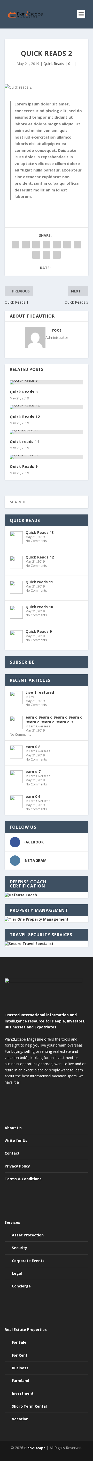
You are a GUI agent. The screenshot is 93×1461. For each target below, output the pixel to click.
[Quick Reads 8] (46, 382)
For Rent (19, 1355)
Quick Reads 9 (24, 466)
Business (20, 1367)
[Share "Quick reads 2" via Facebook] (15, 244)
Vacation (20, 1418)
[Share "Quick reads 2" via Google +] (36, 244)
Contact (12, 1153)
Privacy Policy (17, 1166)
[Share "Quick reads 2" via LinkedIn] (67, 244)
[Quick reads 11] (46, 432)
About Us (13, 1127)
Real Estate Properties (26, 1329)
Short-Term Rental (29, 1406)
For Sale (19, 1342)
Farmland (20, 1380)
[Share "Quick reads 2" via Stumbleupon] (36, 255)
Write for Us (16, 1140)
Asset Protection (28, 1235)
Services (12, 1222)
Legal (17, 1273)
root (57, 330)
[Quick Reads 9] (46, 457)
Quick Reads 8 (24, 391)
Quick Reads (53, 63)
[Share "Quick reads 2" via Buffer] (77, 244)
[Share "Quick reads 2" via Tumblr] (46, 244)
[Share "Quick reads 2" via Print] (57, 255)
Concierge (21, 1286)
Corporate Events (28, 1260)
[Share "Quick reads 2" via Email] (46, 255)
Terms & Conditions (23, 1178)
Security (19, 1247)
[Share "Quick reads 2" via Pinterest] (57, 244)
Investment (23, 1393)
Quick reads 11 (24, 441)
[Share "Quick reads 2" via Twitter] (26, 244)
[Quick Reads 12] (46, 407)
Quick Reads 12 (25, 416)
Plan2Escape (34, 1447)
